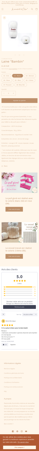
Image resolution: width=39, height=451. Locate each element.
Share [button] (6, 166)
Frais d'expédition (13, 68)
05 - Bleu (18, 80)
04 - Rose (7, 80)
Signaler (13, 344)
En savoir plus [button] (23, 442)
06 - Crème (29, 80)
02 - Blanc (17, 76)
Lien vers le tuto (14, 209)
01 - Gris (6, 76)
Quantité (4, 89)
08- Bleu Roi (21, 85)
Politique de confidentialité (13, 378)
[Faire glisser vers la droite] (24, 55)
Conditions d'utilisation (11, 382)
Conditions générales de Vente (14, 373)
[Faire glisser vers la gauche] (15, 55)
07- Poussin (8, 85)
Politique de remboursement (13, 387)
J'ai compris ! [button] (19, 447)
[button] (2, 9)
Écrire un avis (19, 307)
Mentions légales (9, 369)
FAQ (5, 391)
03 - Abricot (30, 76)
